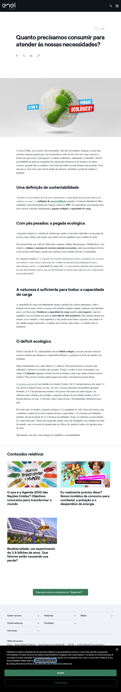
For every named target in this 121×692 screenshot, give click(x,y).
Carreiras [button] (12, 630)
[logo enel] (9, 6)
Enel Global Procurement (90, 644)
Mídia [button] (83, 615)
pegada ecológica (27, 383)
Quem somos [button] (14, 615)
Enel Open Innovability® (51, 644)
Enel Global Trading (25, 644)
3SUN (71, 644)
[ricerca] (111, 6)
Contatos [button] (49, 623)
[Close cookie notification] (117, 649)
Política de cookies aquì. (45, 661)
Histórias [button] (48, 615)
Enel (9, 644)
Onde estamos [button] (15, 623)
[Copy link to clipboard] (38, 55)
